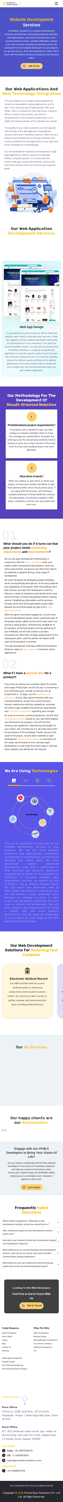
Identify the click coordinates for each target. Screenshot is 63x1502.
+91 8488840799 (16, 1471)
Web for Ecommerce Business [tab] (22, 251)
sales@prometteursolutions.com (24, 1460)
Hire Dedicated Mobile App (12, 1365)
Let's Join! (34, 1187)
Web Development (41, 1333)
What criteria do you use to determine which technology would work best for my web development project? (28, 1265)
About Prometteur (9, 1333)
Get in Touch (34, 1305)
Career (5, 1340)
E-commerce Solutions (43, 1344)
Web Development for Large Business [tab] (53, 251)
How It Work (7, 1336)
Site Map (5, 1351)
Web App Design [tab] (8, 251)
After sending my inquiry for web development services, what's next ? (28, 1232)
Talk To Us (34, 66)
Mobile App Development (12, 1358)
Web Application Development (46, 1340)
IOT (35, 1351)
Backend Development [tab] (37, 251)
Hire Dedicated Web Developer (14, 1369)
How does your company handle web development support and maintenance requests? (29, 1242)
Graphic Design (8, 1362)
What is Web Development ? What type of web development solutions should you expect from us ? (26, 1223)
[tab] (14, 781)
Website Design (40, 1336)
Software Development (43, 1347)
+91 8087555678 (23, 1450)
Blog (4, 1344)
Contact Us (6, 1347)
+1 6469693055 (20, 1455)
